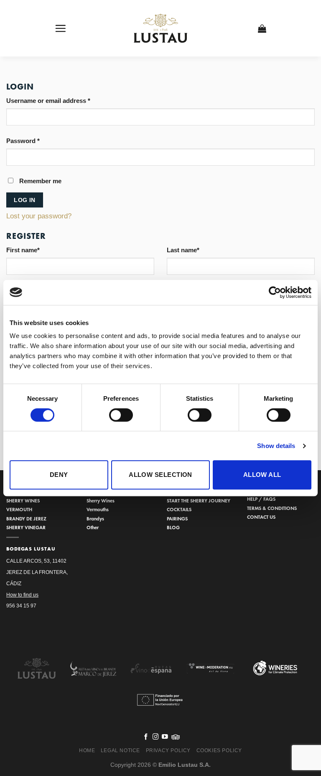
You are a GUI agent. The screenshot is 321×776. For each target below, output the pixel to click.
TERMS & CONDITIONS (272, 508)
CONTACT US (261, 517)
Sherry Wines (101, 500)
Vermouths (98, 509)
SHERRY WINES (23, 500)
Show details (276, 445)
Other (93, 527)
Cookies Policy (219, 750)
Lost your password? (38, 216)
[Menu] (60, 28)
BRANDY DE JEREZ (26, 518)
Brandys (95, 518)
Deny (59, 474)
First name (23, 250)
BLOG (173, 527)
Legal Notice (120, 750)
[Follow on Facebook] (146, 737)
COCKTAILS (179, 509)
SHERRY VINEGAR (26, 527)
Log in (25, 200)
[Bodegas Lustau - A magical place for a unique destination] (160, 28)
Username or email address (48, 100)
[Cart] (262, 28)
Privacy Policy (168, 750)
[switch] (121, 415)
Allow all (262, 474)
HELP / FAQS (261, 499)
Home (87, 750)
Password (23, 140)
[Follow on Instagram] (156, 737)
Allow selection (160, 474)
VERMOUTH (19, 509)
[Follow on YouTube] (165, 737)
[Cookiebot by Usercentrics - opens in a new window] (274, 292)
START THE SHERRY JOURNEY (198, 500)
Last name (183, 250)
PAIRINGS (177, 518)
